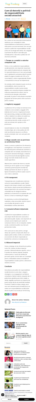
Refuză (9, 399)
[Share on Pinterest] (13, 294)
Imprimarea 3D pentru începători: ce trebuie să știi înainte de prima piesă (22, 352)
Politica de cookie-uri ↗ (10, 395)
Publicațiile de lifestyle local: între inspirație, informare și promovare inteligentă (23, 314)
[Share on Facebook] (8, 294)
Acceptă (26, 399)
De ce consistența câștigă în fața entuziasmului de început (21, 325)
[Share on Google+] (16, 294)
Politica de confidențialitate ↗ (12, 396)
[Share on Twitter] (11, 294)
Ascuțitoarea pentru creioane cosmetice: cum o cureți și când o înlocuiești (22, 359)
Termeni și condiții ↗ (21, 395)
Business (23, 19)
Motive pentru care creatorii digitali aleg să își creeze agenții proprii (23, 335)
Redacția (8, 19)
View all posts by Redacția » (19, 302)
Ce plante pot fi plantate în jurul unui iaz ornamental (21, 378)
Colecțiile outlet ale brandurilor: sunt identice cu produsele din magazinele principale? (22, 366)
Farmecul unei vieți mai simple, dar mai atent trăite (22, 372)
